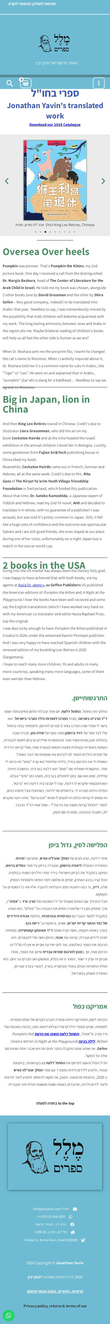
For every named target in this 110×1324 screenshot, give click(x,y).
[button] (10, 83)
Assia (22, 584)
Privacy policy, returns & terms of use (55, 1305)
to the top (66, 1103)
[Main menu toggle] (99, 83)
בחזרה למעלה (46, 1103)
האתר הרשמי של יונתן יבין (57, 63)
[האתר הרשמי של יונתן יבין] (55, 43)
